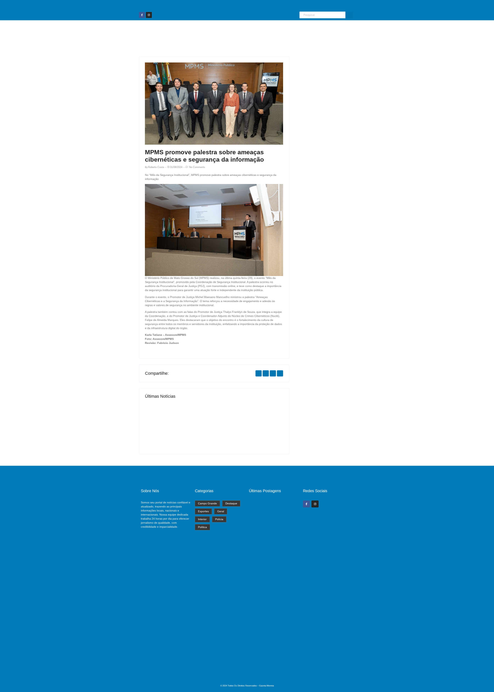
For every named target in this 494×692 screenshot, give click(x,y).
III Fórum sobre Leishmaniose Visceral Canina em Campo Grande (247, 430)
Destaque (226, 28)
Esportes (247, 28)
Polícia (298, 28)
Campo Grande (201, 28)
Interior (280, 28)
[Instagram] (149, 15)
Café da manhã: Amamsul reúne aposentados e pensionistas (271, 674)
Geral (265, 28)
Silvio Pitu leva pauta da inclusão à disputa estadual (273, 628)
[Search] (349, 15)
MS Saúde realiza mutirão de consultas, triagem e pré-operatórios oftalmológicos (176, 430)
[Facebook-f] (142, 15)
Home (178, 28)
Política (314, 28)
